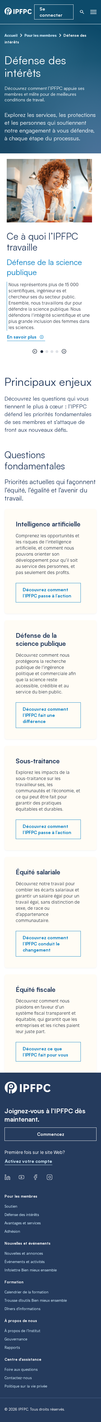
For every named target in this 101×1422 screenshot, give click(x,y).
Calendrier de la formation (26, 1292)
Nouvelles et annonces (23, 1253)
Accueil (11, 35)
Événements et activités (24, 1262)
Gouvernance (15, 1339)
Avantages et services (22, 1223)
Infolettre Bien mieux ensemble (30, 1270)
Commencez (50, 1134)
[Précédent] (34, 351)
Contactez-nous (18, 1378)
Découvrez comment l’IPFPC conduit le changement (45, 944)
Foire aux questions (21, 1369)
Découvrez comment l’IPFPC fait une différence (45, 715)
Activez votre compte (28, 1161)
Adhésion (12, 1231)
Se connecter (51, 12)
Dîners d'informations (22, 1309)
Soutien (10, 1206)
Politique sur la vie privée (25, 1386)
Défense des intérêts (21, 1215)
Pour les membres (40, 35)
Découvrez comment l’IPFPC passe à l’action (47, 593)
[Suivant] (64, 351)
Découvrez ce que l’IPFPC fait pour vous (45, 1052)
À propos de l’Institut (22, 1331)
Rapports (12, 1347)
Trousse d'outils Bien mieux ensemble (35, 1300)
